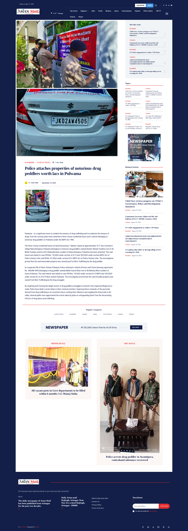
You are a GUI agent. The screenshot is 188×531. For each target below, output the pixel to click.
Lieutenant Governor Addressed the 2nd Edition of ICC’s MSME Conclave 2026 (144, 44)
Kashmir (29, 162)
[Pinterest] (107, 183)
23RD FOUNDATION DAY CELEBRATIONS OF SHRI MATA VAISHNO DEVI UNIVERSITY (142, 62)
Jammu (132, 40)
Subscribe (164, 506)
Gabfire (37, 527)
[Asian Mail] (27, 183)
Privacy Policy (153, 511)
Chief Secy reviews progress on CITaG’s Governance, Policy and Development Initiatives (144, 33)
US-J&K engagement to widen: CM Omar (145, 52)
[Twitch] (158, 527)
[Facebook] (163, 5)
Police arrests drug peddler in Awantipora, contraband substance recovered (130, 458)
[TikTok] (153, 527)
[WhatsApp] (112, 183)
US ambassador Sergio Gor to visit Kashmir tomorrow (133, 127)
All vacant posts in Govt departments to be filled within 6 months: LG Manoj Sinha (58, 392)
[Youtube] (171, 5)
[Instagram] (166, 5)
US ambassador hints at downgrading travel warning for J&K (134, 118)
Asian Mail (34, 183)
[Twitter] (169, 5)
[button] (155, 5)
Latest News (43, 162)
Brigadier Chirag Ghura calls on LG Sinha (153, 127)
